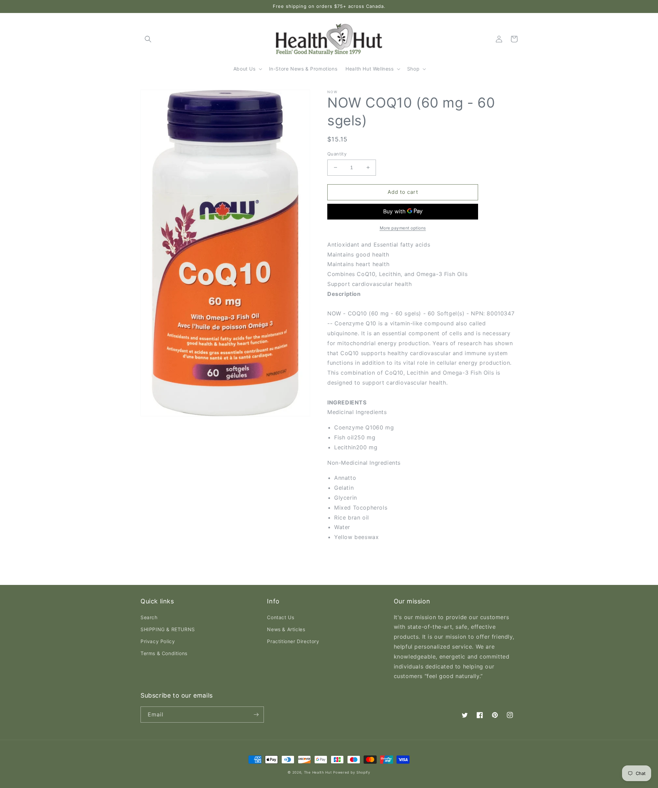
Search (149, 617)
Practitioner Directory (293, 641)
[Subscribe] (256, 714)
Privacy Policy (158, 641)
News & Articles (286, 629)
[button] (148, 39)
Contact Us (280, 617)
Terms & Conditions (164, 653)
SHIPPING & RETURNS (168, 629)
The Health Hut (318, 772)
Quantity (336, 154)
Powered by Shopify (351, 772)
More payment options (403, 227)
